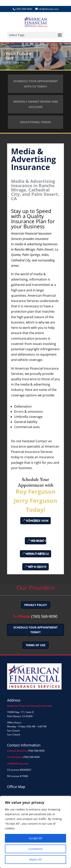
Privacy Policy (35, 605)
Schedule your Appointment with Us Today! (35, 83)
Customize (35, 849)
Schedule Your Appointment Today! (35, 629)
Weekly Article (37, 554)
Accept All (35, 838)
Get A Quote (37, 567)
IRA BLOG (37, 541)
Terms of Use (35, 645)
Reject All (35, 859)
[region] (35, 832)
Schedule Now (37, 520)
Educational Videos (35, 122)
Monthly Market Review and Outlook (35, 104)
